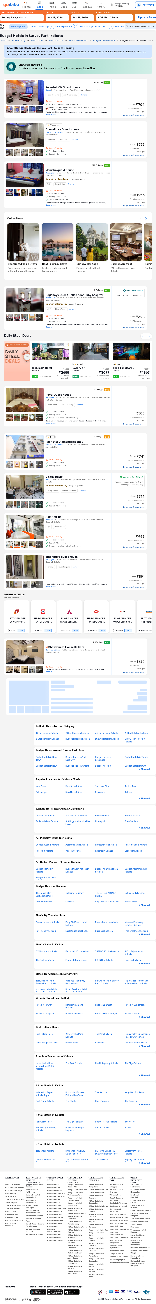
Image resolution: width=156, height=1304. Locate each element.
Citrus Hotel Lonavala (140, 1185)
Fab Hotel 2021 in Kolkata (78, 926)
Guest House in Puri (119, 1192)
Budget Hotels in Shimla (96, 1245)
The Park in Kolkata (45, 935)
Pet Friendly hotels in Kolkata (46, 907)
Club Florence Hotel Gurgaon (139, 1189)
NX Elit (128, 1102)
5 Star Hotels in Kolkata (47, 713)
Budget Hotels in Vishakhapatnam (75, 1168)
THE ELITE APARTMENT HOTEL (106, 869)
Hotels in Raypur (133, 988)
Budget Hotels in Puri (77, 1165)
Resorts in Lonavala (119, 1212)
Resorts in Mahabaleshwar (117, 1208)
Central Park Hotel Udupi (139, 1226)
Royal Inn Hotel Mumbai (137, 1181)
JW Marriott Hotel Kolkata (133, 1127)
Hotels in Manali (53, 1212)
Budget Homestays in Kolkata (46, 854)
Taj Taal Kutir (101, 1134)
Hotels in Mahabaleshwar (53, 1205)
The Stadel (71, 1076)
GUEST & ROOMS (103, 13)
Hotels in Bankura (74, 988)
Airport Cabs (10, 1186)
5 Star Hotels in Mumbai (96, 1185)
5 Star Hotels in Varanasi (74, 1216)
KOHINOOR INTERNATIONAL (73, 878)
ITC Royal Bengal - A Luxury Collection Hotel (106, 1127)
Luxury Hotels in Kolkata (107, 713)
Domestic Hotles (12, 1159)
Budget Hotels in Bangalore (96, 1230)
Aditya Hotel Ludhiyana (136, 1160)
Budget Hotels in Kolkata (78, 713)
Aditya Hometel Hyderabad (33, 1171)
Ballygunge (41, 767)
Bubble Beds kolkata (135, 868)
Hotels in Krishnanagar (106, 988)
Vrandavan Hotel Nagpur (138, 1206)
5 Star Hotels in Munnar (74, 1206)
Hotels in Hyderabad (55, 1171)
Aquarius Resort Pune (33, 1195)
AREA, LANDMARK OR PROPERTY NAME (16, 13)
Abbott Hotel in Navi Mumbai (35, 1160)
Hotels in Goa (52, 1159)
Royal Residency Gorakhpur (137, 1211)
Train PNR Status (12, 1183)
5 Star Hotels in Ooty (77, 1188)
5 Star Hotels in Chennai (96, 1172)
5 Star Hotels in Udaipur (74, 1211)
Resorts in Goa (116, 1201)
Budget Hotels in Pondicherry (75, 1174)
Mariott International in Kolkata (77, 936)
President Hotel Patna (137, 1176)
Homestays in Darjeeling (116, 1185)
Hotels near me (11, 1192)
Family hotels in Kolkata (107, 897)
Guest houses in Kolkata (47, 819)
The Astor (130, 1096)
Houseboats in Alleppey (116, 1160)
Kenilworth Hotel (44, 1096)
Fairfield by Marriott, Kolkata (46, 1104)
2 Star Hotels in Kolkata (77, 707)
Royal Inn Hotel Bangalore (137, 1232)
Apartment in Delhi (118, 1198)
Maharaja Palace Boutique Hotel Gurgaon (137, 1238)
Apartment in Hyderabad (116, 1221)
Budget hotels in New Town (46, 733)
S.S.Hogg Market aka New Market (78, 797)
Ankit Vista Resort (34, 1191)
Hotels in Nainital (54, 1215)
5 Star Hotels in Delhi (98, 1165)
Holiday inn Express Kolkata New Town (75, 1068)
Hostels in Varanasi (118, 1178)
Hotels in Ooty (53, 1201)
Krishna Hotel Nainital (136, 1171)
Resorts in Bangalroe (119, 1204)
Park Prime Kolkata (45, 1076)
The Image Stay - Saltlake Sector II (44, 869)
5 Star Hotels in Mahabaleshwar (74, 1226)
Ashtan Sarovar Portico (33, 1205)
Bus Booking (10, 1168)
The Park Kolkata (103, 1009)
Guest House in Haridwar (116, 1174)
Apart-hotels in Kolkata (136, 819)
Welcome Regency (75, 868)
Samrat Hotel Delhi (139, 1196)
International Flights (15, 1165)
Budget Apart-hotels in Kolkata (106, 845)
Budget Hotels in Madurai (96, 1250)
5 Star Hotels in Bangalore (96, 1160)
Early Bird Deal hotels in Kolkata (77, 898)
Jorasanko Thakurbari (76, 790)
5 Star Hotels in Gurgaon (96, 1201)
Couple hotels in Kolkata (47, 897)
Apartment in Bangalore (116, 1216)
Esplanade (100, 767)
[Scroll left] (140, 218)
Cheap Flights (11, 1177)
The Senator (101, 1067)
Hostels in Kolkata (44, 825)
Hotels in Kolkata (54, 1198)
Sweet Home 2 (132, 876)
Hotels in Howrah (44, 979)
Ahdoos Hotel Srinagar (32, 1181)
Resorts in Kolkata (104, 825)
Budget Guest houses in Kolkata (77, 845)
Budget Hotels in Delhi (96, 1209)
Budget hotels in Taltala (136, 732)
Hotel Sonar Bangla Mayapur (75, 1104)
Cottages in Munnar (119, 1195)
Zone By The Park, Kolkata (74, 1010)
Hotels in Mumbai (54, 1165)
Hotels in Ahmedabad (56, 1183)
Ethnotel (99, 1017)
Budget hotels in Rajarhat (103, 742)
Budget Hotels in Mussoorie (75, 1179)
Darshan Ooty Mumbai (140, 1223)
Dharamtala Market (45, 790)
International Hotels (14, 1162)
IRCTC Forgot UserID (14, 1195)
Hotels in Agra (53, 1177)
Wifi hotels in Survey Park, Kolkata (75, 957)
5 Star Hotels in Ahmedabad (74, 1232)
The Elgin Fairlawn (133, 1038)
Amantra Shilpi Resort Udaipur (33, 1186)
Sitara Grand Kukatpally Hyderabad (136, 1217)
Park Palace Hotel (44, 1009)
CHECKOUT (75, 13)
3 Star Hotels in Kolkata (106, 707)
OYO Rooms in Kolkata (46, 926)
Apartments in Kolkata (77, 819)
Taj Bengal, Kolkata (45, 1125)
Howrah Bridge (102, 790)
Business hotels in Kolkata (104, 907)
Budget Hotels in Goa (98, 1205)
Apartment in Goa (118, 1189)
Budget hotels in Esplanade (103, 733)
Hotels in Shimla (53, 1209)
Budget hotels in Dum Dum (135, 742)
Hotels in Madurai (54, 1195)
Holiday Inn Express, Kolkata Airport (45, 1068)
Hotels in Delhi (53, 1162)
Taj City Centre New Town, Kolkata (134, 1136)
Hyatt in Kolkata (133, 935)
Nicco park (100, 796)
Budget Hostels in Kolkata (44, 845)
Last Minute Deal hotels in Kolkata (77, 907)
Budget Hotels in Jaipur (96, 1240)
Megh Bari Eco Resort (135, 1067)
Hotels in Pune (53, 1174)
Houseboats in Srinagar (116, 1166)
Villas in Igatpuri (117, 1234)
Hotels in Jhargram (45, 988)
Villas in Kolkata (73, 825)
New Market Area (74, 767)
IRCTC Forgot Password (11, 1199)
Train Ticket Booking (14, 1174)
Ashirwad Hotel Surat (140, 1194)
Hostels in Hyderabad (119, 1237)
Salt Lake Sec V (132, 790)
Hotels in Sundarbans (135, 979)
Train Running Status (15, 1180)
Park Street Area (74, 761)
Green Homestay (44, 876)
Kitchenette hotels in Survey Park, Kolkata (46, 965)
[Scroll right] (146, 218)
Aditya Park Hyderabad (31, 1176)
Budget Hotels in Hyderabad (96, 1235)
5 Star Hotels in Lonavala (74, 1192)
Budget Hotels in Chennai (96, 1219)
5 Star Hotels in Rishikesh (74, 1237)
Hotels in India (11, 1189)
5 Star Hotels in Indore (74, 1242)
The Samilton (131, 1076)
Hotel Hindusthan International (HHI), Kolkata (45, 1041)
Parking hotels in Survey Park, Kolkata (107, 957)
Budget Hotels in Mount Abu (75, 1160)
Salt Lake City (102, 761)
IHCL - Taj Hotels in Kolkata (134, 927)
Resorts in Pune (117, 1226)
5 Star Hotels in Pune (98, 1181)
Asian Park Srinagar (35, 1209)
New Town (41, 761)
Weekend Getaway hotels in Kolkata (134, 898)
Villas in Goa (115, 1170)
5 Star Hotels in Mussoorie (74, 1184)
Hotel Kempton (102, 1076)
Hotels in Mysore (54, 1186)
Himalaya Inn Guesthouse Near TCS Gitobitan (137, 1010)
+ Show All (144, 744)
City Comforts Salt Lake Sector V (107, 878)
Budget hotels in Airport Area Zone (77, 742)
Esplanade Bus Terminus (48, 796)
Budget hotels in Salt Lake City (76, 733)
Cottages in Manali (118, 1181)
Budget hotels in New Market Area (46, 742)
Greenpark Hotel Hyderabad (137, 1166)
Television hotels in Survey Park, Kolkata (46, 957)
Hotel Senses (72, 1017)
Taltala (128, 767)
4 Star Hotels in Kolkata (136, 707)
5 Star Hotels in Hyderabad (96, 1177)
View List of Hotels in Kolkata (135, 715)
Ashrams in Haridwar (119, 1232)
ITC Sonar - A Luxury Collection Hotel (75, 1127)
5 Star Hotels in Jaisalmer (74, 1247)
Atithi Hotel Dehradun (136, 1201)
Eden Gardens (131, 796)
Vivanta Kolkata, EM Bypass (45, 1136)
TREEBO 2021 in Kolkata (107, 926)
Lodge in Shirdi (116, 1228)
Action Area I (131, 761)
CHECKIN (49, 13)
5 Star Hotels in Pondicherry (74, 1197)
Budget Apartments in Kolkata (136, 845)
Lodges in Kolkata (133, 825)
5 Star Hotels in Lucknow (74, 1221)
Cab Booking (10, 1171)
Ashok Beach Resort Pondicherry (35, 1200)
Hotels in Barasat (103, 979)
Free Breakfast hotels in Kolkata (137, 907)
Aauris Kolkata (102, 1102)
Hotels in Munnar (54, 1189)
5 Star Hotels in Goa (97, 1167)
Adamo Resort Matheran (32, 1166)
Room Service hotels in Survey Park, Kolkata (77, 965)
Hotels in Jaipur (53, 1180)
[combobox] (22, 16)
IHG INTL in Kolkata (104, 935)
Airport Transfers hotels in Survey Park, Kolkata (136, 957)
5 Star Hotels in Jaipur (96, 1195)
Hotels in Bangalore (55, 1168)
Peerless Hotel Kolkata (136, 1017)
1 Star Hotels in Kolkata (47, 707)
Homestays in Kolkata (106, 819)
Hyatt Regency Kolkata (106, 1038)
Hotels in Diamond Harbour (74, 981)
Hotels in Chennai (54, 1192)
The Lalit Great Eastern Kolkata (77, 1136)
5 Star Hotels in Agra (77, 1202)
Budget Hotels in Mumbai (96, 1214)
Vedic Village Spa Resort (47, 1017)
